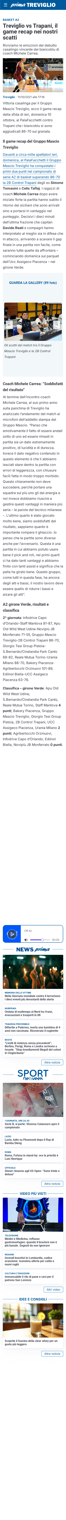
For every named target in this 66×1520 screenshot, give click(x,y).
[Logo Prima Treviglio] (33, 5)
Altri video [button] (53, 1289)
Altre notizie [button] (52, 1062)
